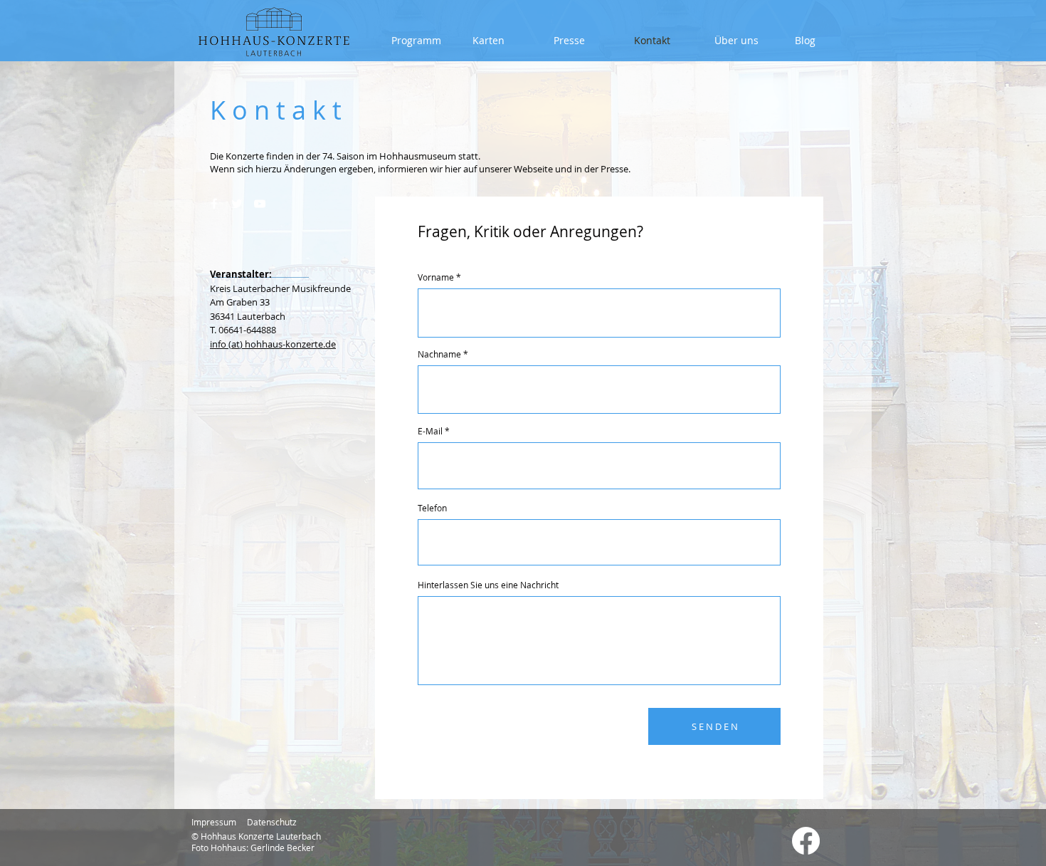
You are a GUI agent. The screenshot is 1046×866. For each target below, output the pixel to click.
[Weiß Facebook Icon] (214, 204)
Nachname (439, 354)
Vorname (436, 277)
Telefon (432, 508)
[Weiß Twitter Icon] (237, 204)
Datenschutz (272, 822)
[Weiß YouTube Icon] (260, 204)
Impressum (213, 822)
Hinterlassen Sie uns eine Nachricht (488, 584)
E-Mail (430, 431)
